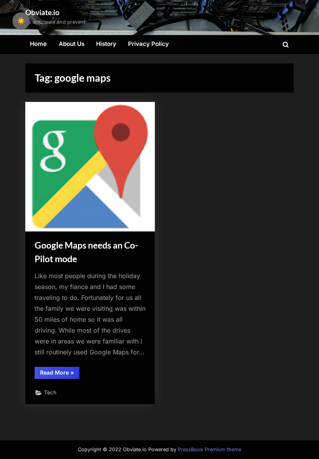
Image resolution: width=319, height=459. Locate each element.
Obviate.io (42, 12)
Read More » (59, 374)
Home (38, 43)
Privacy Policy (148, 43)
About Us (71, 43)
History (106, 43)
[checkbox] (21, 21)
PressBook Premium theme (209, 449)
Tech (50, 392)
